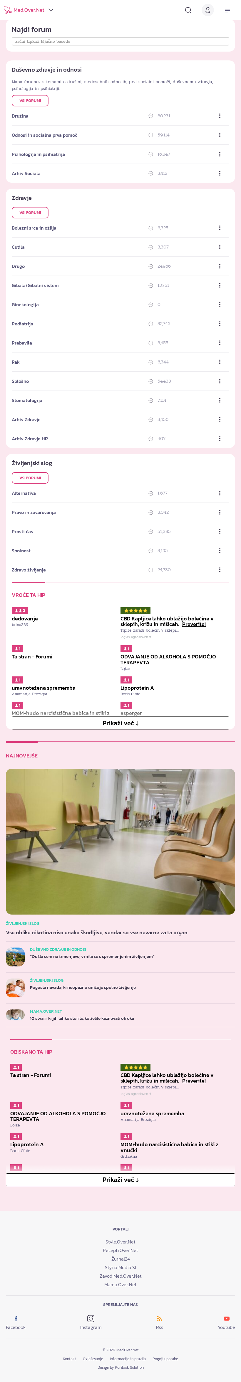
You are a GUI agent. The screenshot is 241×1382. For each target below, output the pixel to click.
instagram (91, 1327)
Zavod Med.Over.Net (121, 1275)
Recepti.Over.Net (120, 1250)
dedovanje (25, 618)
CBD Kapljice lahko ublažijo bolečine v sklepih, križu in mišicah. (167, 621)
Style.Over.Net (120, 1241)
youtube (226, 1327)
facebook (16, 1327)
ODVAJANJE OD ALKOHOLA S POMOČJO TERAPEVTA (168, 659)
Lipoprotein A (137, 688)
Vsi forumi (30, 101)
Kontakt (69, 1359)
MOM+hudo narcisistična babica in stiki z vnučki (169, 1147)
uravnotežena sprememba (44, 688)
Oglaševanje (93, 1359)
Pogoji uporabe (165, 1359)
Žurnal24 (120, 1258)
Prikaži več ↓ (121, 723)
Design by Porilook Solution (121, 1367)
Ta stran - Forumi (32, 656)
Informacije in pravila (128, 1359)
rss (159, 1327)
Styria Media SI (120, 1267)
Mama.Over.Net (120, 1284)
